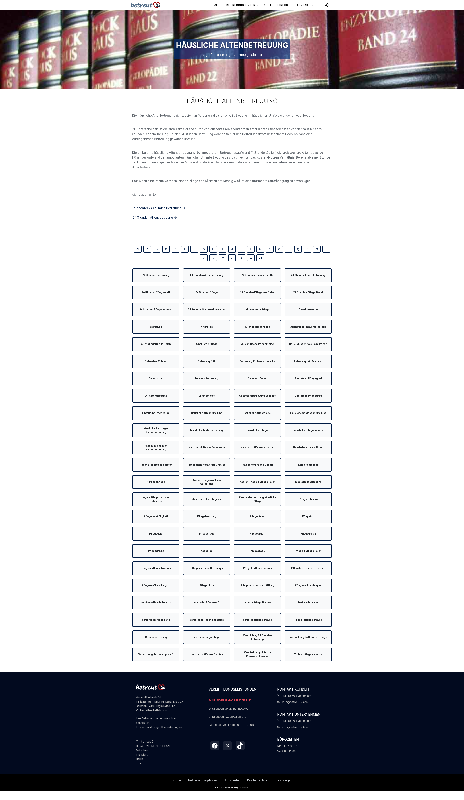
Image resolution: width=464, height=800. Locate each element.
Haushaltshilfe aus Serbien (156, 464)
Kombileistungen (308, 464)
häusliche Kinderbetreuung (206, 430)
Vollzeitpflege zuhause (308, 654)
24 (260, 257)
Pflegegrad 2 (308, 533)
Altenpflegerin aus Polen (156, 344)
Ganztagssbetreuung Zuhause (257, 395)
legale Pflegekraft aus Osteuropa (155, 499)
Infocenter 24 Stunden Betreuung (157, 208)
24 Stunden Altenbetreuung (153, 217)
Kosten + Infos (276, 5)
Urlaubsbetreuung (156, 637)
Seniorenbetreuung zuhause (207, 619)
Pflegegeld (156, 533)
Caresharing (155, 378)
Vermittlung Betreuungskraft (156, 654)
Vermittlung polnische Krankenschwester (257, 654)
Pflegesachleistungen (308, 585)
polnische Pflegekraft (206, 602)
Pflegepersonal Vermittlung (257, 585)
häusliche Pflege (257, 430)
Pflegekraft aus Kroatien (156, 568)
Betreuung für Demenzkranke (257, 361)
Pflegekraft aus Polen (308, 550)
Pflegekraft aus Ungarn (156, 585)
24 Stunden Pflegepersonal (156, 309)
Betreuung (156, 326)
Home (214, 5)
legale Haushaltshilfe (308, 481)
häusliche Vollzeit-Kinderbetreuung (156, 447)
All (137, 249)
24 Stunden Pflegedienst (308, 292)
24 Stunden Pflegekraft (156, 292)
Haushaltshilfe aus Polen (308, 447)
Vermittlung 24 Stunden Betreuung (257, 637)
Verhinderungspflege (206, 637)
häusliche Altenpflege (257, 413)
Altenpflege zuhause (257, 326)
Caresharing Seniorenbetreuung (231, 725)
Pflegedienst (257, 516)
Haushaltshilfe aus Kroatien (257, 447)
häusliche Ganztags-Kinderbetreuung (155, 430)
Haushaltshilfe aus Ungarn (257, 464)
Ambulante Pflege (206, 344)
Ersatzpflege (207, 395)
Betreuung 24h (207, 361)
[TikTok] (240, 745)
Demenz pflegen (257, 378)
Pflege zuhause (308, 499)
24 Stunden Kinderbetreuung (308, 275)
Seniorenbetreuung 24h (156, 619)
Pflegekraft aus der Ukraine (308, 568)
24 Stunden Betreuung (155, 275)
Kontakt (303, 5)
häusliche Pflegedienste (308, 430)
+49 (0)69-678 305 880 (296, 696)
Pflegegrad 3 (156, 550)
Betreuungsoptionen (203, 780)
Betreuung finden (240, 5)
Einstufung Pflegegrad (308, 378)
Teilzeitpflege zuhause (308, 619)
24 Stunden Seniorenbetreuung (206, 309)
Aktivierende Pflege (257, 309)
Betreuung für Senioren (308, 361)
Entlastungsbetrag (155, 395)
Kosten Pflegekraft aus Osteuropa (206, 482)
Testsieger (284, 780)
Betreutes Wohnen (156, 361)
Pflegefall (308, 516)
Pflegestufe (206, 585)
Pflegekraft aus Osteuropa (206, 568)
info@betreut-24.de (295, 702)
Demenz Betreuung (206, 378)
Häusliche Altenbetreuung (206, 413)
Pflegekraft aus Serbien (257, 568)
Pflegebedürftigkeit (156, 516)
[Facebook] (215, 745)
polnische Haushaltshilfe (156, 602)
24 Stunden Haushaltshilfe (257, 275)
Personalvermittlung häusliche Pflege (257, 499)
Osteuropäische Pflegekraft (207, 499)
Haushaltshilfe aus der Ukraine (206, 464)
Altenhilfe (207, 326)
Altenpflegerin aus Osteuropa (308, 326)
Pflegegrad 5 (257, 550)
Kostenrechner (257, 780)
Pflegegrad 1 (257, 533)
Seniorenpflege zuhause (257, 619)
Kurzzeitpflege (156, 481)
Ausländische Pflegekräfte (257, 344)
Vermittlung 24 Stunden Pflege (308, 637)
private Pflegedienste (257, 602)
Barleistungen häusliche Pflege (308, 344)
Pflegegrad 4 (207, 550)
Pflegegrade (206, 533)
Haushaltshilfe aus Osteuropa (207, 447)
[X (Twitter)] (227, 745)
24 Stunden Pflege (207, 292)
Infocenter (232, 780)
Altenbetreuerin (308, 309)
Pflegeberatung (206, 516)
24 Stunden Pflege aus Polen (257, 292)
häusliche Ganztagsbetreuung (308, 413)
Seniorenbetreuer (308, 602)
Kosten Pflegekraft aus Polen (257, 481)
